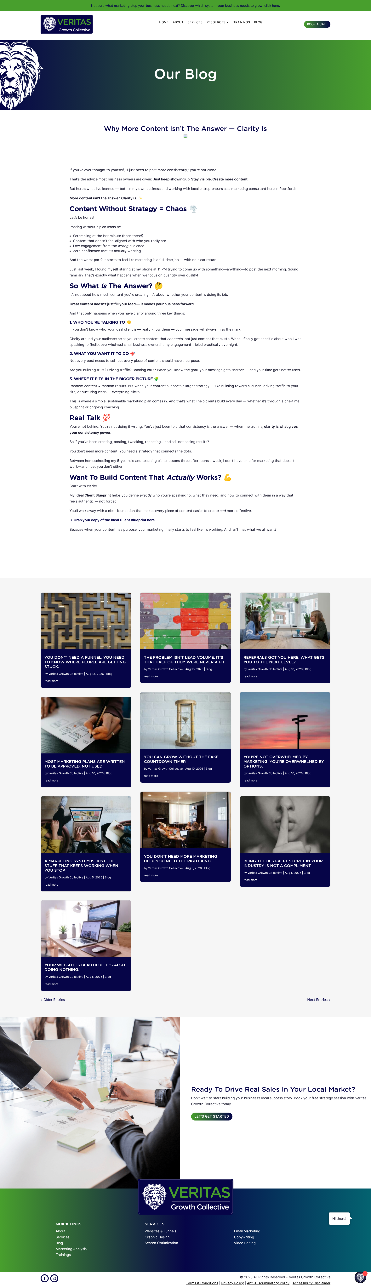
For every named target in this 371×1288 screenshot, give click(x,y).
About (178, 22)
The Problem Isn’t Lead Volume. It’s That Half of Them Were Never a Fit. (184, 659)
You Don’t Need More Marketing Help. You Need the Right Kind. (180, 858)
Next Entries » (318, 1000)
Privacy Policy (232, 1283)
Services (195, 22)
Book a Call (317, 24)
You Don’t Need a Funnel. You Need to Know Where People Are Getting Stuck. (85, 662)
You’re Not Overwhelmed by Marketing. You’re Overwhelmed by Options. (283, 762)
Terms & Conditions (202, 1283)
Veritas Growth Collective (66, 674)
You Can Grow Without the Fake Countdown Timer (181, 759)
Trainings (241, 22)
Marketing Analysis (71, 1249)
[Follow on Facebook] (45, 1278)
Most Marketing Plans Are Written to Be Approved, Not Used (84, 764)
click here (271, 6)
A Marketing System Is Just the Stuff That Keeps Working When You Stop (81, 866)
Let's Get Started (212, 1116)
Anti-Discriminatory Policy (268, 1283)
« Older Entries (53, 1000)
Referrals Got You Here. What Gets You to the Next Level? (283, 659)
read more (51, 681)
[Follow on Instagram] (54, 1278)
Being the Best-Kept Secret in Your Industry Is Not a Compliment (283, 863)
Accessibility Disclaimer (311, 1283)
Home (163, 22)
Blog (258, 22)
